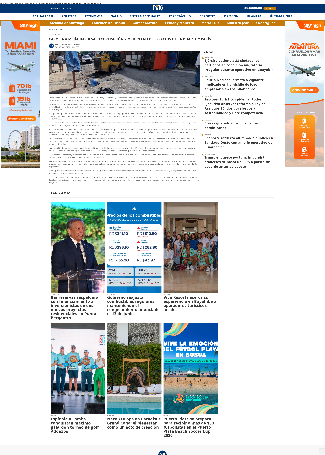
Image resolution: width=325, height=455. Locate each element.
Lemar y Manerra (179, 23)
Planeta (254, 16)
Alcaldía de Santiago (67, 23)
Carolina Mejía (55, 34)
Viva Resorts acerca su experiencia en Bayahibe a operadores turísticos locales (190, 303)
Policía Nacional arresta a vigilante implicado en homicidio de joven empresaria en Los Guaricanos (234, 84)
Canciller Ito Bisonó (108, 23)
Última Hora (281, 16)
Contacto (270, 8)
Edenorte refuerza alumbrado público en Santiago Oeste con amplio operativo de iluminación (238, 142)
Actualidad (42, 16)
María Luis (210, 23)
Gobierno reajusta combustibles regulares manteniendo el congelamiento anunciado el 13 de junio (133, 305)
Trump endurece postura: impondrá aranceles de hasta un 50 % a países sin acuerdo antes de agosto (237, 162)
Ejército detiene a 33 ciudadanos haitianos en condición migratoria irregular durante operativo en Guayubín (239, 65)
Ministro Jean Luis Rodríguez (251, 23)
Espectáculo (180, 16)
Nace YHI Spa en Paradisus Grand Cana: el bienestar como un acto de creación (134, 423)
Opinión (231, 16)
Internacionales (145, 16)
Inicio (51, 30)
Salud (116, 16)
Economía (94, 16)
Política (69, 16)
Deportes (207, 16)
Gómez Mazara (145, 23)
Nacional (59, 30)
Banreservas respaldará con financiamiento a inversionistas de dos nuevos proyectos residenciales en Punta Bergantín (74, 307)
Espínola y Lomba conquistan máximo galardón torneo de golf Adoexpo (75, 425)
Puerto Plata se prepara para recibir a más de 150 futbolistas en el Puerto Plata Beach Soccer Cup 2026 (189, 427)
